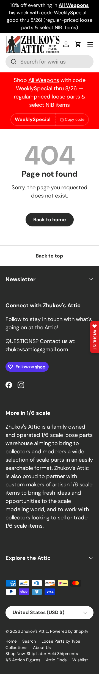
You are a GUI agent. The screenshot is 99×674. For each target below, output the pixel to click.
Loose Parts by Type (61, 641)
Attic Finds (56, 660)
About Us (42, 647)
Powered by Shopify (69, 631)
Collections (17, 647)
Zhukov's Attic (34, 631)
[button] (78, 44)
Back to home (49, 220)
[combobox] (50, 61)
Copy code (74, 119)
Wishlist (80, 660)
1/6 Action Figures (23, 660)
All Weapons (43, 80)
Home (11, 641)
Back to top (49, 256)
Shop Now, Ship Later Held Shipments (42, 653)
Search (29, 641)
